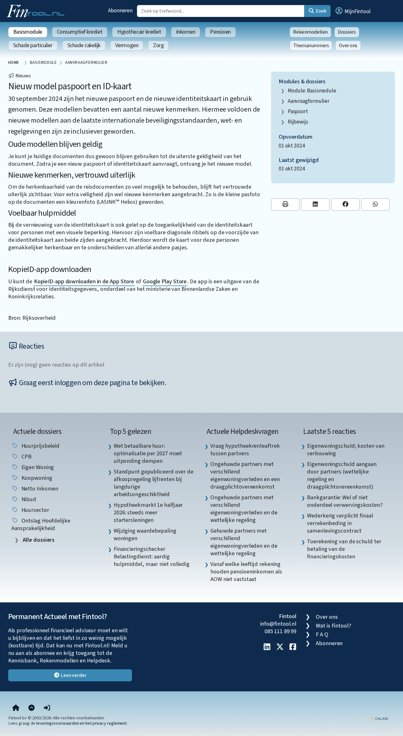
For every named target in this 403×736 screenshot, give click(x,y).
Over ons (348, 45)
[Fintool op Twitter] (280, 647)
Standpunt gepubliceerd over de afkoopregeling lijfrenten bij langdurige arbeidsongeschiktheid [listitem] (153, 483)
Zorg (158, 45)
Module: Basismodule (312, 91)
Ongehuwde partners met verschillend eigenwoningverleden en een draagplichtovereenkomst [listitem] (245, 475)
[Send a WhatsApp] (375, 204)
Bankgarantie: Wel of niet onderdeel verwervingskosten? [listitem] (344, 501)
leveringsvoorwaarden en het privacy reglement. (82, 723)
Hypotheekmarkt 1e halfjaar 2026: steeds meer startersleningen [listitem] (148, 512)
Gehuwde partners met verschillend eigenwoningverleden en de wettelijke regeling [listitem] (243, 542)
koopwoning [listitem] (36, 478)
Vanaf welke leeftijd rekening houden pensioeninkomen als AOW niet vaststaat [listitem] (246, 571)
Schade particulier (33, 45)
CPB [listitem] (26, 456)
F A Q (322, 634)
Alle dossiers (38, 540)
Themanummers (311, 45)
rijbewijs (298, 122)
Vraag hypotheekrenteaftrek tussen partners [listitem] (245, 449)
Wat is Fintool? (333, 626)
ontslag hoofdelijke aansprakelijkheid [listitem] (40, 524)
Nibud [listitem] (28, 499)
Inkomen (186, 32)
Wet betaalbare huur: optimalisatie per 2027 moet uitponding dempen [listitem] (148, 453)
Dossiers (347, 32)
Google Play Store (165, 281)
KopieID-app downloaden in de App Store (84, 281)
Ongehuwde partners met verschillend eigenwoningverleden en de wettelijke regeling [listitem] (243, 508)
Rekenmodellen (310, 32)
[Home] (16, 708)
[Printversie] (285, 204)
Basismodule (27, 32)
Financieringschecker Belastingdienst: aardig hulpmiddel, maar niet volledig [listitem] (152, 556)
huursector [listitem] (34, 510)
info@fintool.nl (278, 624)
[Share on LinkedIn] (315, 204)
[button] (353, 11)
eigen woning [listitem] (37, 467)
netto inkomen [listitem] (39, 488)
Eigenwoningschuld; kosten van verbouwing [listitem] (345, 449)
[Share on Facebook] (345, 204)
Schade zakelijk (83, 45)
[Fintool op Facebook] (293, 647)
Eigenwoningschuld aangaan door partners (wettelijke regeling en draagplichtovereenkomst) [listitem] (342, 475)
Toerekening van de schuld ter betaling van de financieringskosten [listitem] (344, 549)
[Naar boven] (31, 708)
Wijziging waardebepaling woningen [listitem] (145, 534)
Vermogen (126, 45)
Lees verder (73, 675)
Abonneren (120, 10)
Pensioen (220, 32)
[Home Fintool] (37, 10)
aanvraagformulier (308, 101)
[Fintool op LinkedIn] (267, 647)
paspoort (298, 111)
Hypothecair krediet (139, 32)
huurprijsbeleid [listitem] (40, 446)
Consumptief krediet (79, 32)
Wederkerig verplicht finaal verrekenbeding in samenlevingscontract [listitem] (340, 523)
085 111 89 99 (280, 631)
